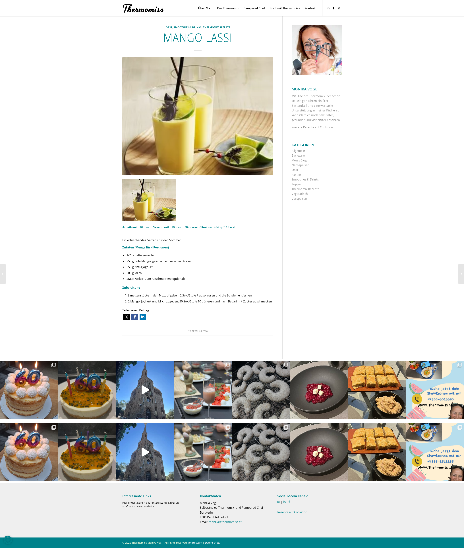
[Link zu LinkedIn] (328, 8)
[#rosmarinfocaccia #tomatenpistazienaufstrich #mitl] (377, 390)
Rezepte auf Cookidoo (292, 512)
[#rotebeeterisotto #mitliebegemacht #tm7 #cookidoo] (319, 390)
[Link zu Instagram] (339, 8)
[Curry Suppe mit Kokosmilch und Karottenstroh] (3, 274)
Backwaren (299, 155)
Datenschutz (212, 542)
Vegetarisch (300, 194)
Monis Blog (299, 160)
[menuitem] (205, 8)
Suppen (297, 184)
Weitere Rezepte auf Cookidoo (312, 127)
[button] (126, 317)
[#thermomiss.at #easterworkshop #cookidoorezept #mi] (203, 390)
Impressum (195, 542)
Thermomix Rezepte (216, 27)
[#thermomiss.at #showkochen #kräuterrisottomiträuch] (435, 390)
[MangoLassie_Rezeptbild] (197, 116)
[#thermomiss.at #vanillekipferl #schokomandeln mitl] (261, 390)
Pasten (296, 175)
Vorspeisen (299, 199)
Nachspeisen (300, 165)
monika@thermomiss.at (225, 522)
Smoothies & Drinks (188, 27)
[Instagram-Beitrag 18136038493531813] (145, 390)
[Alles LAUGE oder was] (461, 274)
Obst (169, 27)
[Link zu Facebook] (333, 8)
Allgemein (298, 151)
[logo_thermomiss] (143, 8)
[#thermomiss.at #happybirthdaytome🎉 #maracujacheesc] (87, 390)
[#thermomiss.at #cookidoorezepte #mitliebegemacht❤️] (29, 390)
